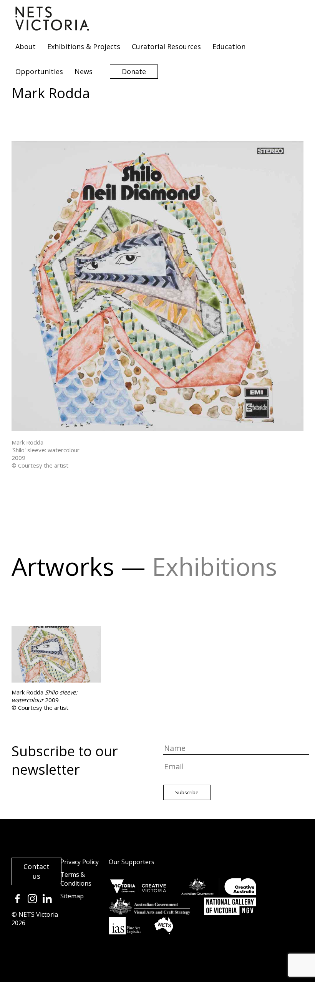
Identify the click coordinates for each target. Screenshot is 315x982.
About (25, 46)
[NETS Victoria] (52, 28)
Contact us (36, 871)
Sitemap (72, 896)
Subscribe (187, 792)
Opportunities (39, 71)
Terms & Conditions (75, 879)
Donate (134, 71)
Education (228, 46)
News (84, 71)
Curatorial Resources (166, 46)
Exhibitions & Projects (83, 46)
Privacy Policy (79, 862)
